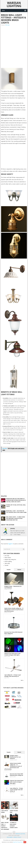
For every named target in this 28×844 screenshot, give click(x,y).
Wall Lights (7, 25)
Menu (3, 10)
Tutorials (6, 565)
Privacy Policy (17, 837)
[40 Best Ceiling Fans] (14, 805)
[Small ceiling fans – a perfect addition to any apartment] (5, 817)
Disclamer (9, 837)
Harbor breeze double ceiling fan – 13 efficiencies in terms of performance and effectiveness (13, 610)
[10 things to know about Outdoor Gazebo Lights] (14, 817)
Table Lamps (7, 563)
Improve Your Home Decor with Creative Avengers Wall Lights (16, 782)
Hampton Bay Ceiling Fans (10, 559)
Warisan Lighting (14, 4)
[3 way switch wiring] (5, 805)
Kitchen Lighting (8, 561)
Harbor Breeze (7, 557)
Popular (9, 569)
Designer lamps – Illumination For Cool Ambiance (15, 757)
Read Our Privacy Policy (18, 842)
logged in (10, 544)
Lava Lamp (6, 555)
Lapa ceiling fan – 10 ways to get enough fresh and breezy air (16, 790)
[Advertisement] (18, 37)
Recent (19, 569)
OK (24, 842)
